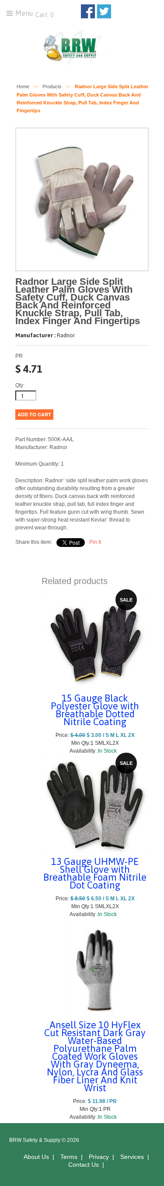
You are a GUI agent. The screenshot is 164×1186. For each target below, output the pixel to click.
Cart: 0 (43, 14)
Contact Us (83, 1164)
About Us (36, 1156)
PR (19, 356)
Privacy (99, 1156)
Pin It (95, 542)
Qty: (19, 385)
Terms (68, 1156)
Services (132, 1156)
